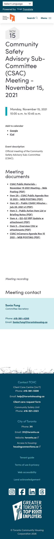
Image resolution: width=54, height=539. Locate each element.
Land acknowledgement (27, 479)
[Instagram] (12, 492)
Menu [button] (44, 18)
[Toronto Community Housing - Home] (9, 18)
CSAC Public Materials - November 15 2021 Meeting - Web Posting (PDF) (28, 187)
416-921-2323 (31, 410)
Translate (28, 9)
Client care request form (27, 401)
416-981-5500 (31, 390)
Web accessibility (27, 472)
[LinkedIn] (32, 492)
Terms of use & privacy (27, 464)
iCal (12, 134)
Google (14, 130)
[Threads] (42, 492)
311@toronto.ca (30, 432)
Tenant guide (27, 457)
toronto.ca (32, 437)
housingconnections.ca (27, 446)
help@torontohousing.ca (30, 396)
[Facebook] (22, 492)
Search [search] (31, 17)
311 (31, 426)
